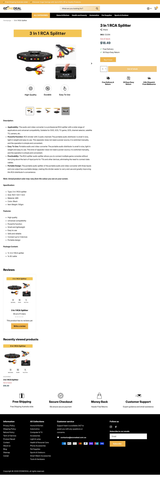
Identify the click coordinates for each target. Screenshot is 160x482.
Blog (5, 449)
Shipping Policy (9, 429)
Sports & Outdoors (37, 452)
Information (8, 421)
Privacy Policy (9, 425)
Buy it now (108, 60)
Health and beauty (79, 15)
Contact (6, 442)
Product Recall (9, 439)
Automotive (94, 15)
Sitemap (6, 452)
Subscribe (117, 444)
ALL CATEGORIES (41, 15)
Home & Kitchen (62, 15)
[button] (91, 63)
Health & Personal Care (39, 442)
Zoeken (97, 8)
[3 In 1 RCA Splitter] (18, 359)
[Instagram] (111, 427)
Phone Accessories (38, 446)
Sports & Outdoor (121, 15)
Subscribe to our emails (119, 431)
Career (6, 456)
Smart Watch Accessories (40, 456)
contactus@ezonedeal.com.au (73, 437)
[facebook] (115, 427)
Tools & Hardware (37, 459)
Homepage (7, 20)
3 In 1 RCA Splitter (10, 380)
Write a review (20, 326)
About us (6, 446)
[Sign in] (149, 8)
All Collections (37, 421)
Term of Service (9, 436)
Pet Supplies (107, 15)
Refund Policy (8, 432)
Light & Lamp (35, 439)
